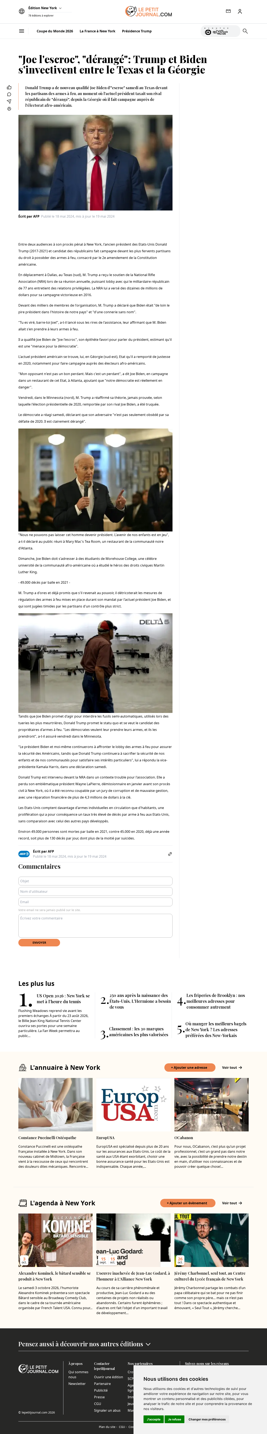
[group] (234, 30)
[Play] (234, 31)
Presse (99, 1397)
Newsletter (77, 1383)
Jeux (131, 1403)
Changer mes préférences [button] (207, 1419)
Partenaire (102, 1383)
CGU (97, 1403)
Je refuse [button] (174, 1419)
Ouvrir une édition (108, 1377)
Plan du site (108, 1427)
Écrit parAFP (28, 216)
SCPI (131, 1378)
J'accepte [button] (153, 1419)
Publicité (101, 1390)
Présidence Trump (137, 31)
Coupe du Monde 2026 (55, 31)
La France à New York (97, 31)
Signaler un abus (107, 1410)
